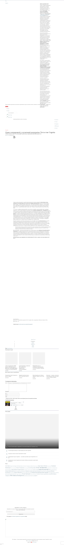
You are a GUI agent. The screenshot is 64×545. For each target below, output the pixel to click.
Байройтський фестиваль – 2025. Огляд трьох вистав (24, 376)
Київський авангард (53, 469)
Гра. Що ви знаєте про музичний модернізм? (25, 324)
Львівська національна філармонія (19, 471)
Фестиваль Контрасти (17, 475)
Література (49, 471)
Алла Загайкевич (41, 467)
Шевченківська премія (27, 475)
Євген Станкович (20, 467)
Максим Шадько (12, 472)
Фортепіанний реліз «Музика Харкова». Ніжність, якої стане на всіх (38, 376)
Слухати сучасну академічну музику (44, 473)
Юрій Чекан (32, 475)
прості (35, 475)
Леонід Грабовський (9, 471)
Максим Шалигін (18, 472)
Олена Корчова (9, 348)
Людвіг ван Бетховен (44, 471)
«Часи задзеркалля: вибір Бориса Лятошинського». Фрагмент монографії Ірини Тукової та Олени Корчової (11, 367)
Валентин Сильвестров (17, 469)
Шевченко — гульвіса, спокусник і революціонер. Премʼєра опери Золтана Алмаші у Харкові (52, 376)
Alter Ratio (7, 466)
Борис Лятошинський (8, 469)
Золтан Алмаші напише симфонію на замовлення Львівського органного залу (23, 446)
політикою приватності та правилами (18, 516)
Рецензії (6, 106)
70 (13, 135)
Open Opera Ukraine (42, 466)
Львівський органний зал (37, 471)
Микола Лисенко (24, 472)
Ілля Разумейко (32, 467)
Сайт (6, 396)
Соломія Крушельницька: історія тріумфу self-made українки (19, 450)
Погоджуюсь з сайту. (17, 516)
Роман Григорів (26, 474)
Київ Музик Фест (44, 469)
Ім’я (6, 393)
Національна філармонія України (40, 472)
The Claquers (29, 540)
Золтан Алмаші (35, 469)
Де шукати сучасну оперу (28, 469)
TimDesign (34, 542)
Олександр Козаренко (51, 472)
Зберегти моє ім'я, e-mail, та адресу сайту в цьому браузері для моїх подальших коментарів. (21, 398)
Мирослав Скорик (28, 472)
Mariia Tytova (7, 135)
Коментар (7, 391)
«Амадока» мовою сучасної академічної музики (17, 453)
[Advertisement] (32, 331)
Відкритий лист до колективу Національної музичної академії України (38, 367)
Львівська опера (29, 471)
